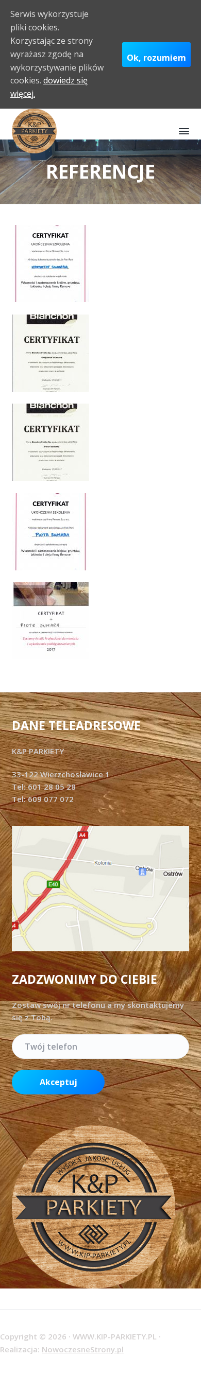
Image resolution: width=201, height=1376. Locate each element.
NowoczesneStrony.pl (83, 1349)
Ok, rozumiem (156, 57)
